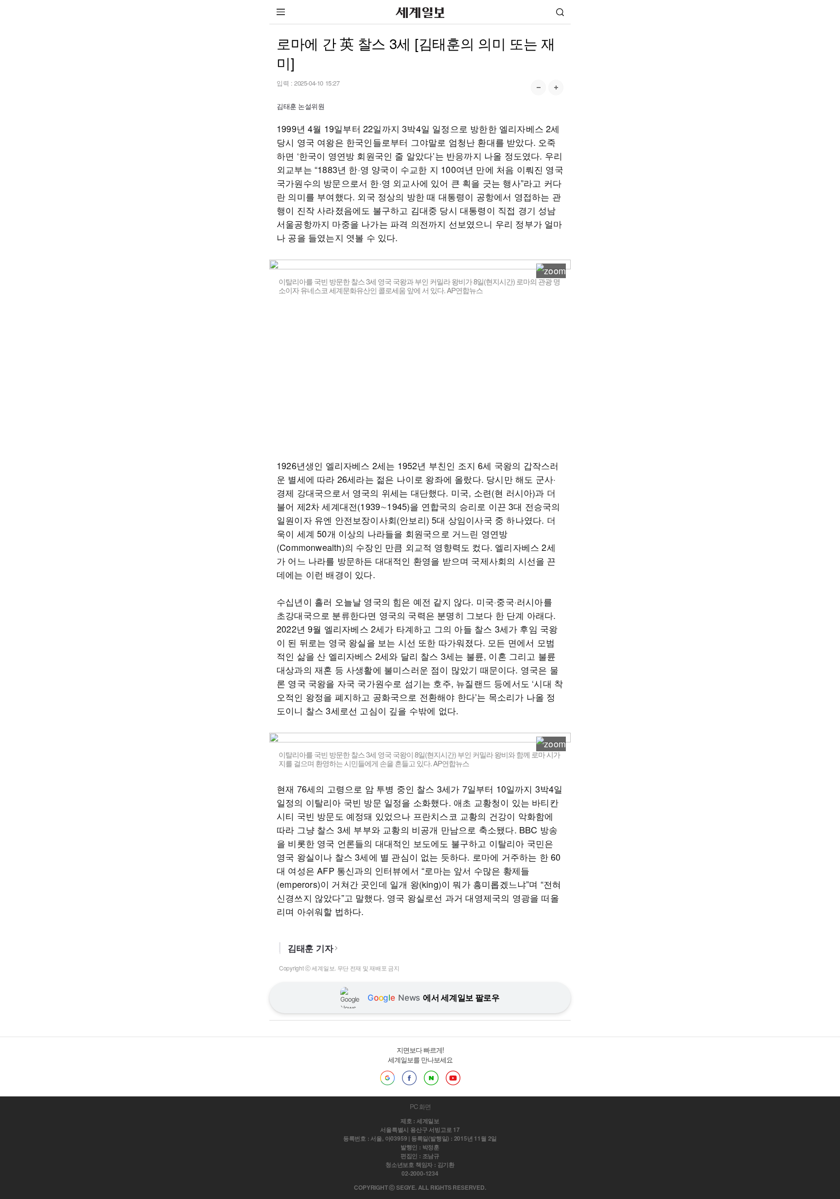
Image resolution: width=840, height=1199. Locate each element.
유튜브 (453, 1078)
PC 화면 (420, 1106)
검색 (560, 12)
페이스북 (409, 1078)
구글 (387, 1078)
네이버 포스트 (431, 1078)
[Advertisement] (420, 377)
